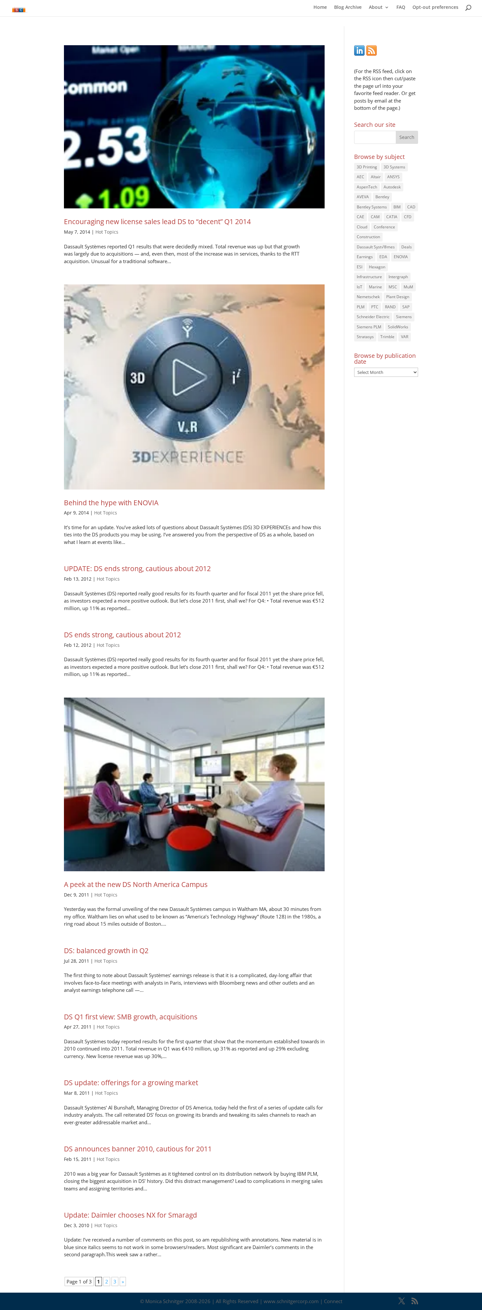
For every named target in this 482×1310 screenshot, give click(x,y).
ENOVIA (401, 257)
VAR (404, 336)
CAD (411, 207)
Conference (384, 227)
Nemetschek (368, 296)
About (376, 7)
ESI (359, 267)
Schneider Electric (373, 316)
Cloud (362, 227)
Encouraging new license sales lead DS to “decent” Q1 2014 (157, 221)
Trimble (387, 336)
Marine (375, 287)
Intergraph (398, 276)
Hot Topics (106, 232)
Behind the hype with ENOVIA (111, 502)
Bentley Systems (372, 207)
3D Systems (394, 167)
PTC (374, 307)
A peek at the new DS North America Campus (136, 884)
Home (320, 7)
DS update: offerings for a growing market (131, 1082)
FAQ (400, 7)
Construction (368, 237)
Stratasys (365, 336)
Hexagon (377, 267)
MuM (408, 287)
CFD (408, 217)
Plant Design (397, 296)
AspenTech (367, 187)
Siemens (404, 316)
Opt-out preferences (435, 7)
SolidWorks (398, 327)
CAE (360, 217)
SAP (406, 307)
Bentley (382, 197)
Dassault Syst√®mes (376, 247)
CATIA (391, 217)
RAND (390, 307)
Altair (376, 177)
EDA (383, 257)
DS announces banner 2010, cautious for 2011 (138, 1148)
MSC (393, 287)
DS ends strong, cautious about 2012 (122, 634)
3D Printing (367, 167)
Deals (406, 247)
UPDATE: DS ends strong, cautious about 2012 (137, 568)
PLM (361, 307)
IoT (359, 287)
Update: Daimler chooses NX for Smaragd (130, 1215)
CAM (375, 217)
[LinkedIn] (359, 53)
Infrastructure (369, 276)
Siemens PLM (369, 327)
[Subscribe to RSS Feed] (371, 53)
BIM (397, 207)
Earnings (365, 257)
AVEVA (363, 197)
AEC (360, 177)
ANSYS (393, 177)
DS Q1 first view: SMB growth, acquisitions (130, 1016)
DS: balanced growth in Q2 (106, 950)
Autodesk (392, 187)
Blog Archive (348, 7)
